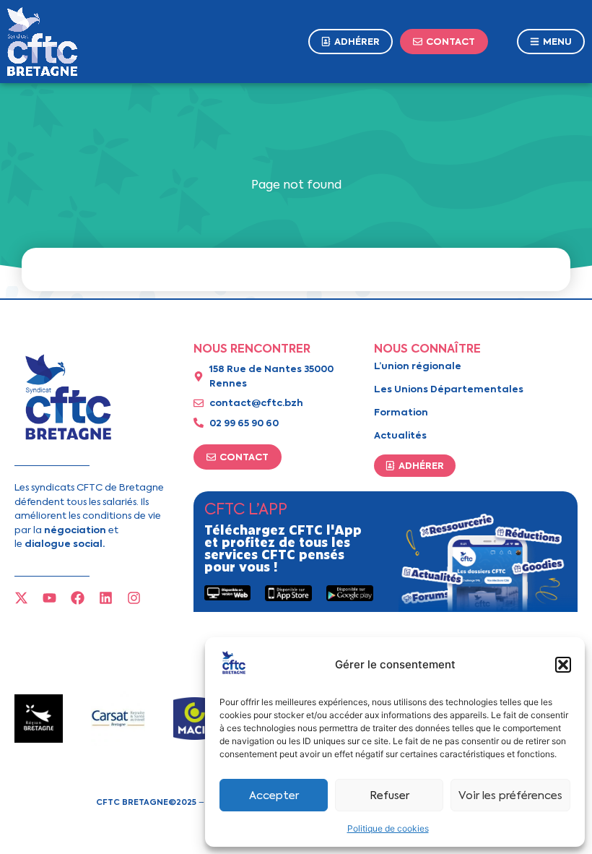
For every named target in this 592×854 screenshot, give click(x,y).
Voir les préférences (510, 795)
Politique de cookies (388, 828)
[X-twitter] (21, 598)
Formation (401, 412)
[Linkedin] (106, 598)
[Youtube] (49, 598)
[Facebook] (77, 598)
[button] (563, 664)
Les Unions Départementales (448, 389)
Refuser (389, 795)
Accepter (274, 795)
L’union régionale (417, 366)
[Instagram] (134, 598)
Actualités (400, 435)
